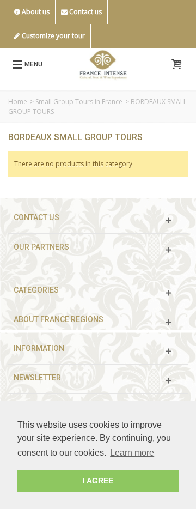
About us (35, 11)
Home (17, 101)
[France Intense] (102, 63)
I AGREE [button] (98, 480)
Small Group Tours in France (78, 101)
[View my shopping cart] (176, 64)
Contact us (85, 11)
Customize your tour (52, 35)
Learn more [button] (132, 452)
